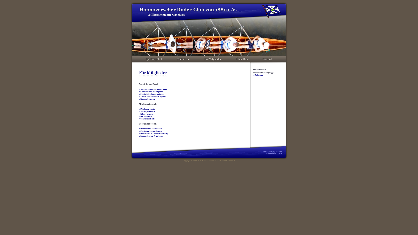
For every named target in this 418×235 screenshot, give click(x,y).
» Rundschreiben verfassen (150, 129)
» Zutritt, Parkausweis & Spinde (152, 97)
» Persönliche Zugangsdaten (151, 94)
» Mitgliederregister (147, 109)
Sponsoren (277, 152)
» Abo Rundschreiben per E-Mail (153, 89)
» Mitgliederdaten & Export (150, 131)
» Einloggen (258, 75)
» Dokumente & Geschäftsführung (154, 134)
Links (280, 154)
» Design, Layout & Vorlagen (151, 136)
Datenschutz (271, 154)
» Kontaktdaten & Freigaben (151, 92)
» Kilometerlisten (146, 114)
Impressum (267, 152)
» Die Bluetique (145, 116)
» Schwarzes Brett (146, 119)
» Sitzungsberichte (147, 111)
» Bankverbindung (147, 99)
